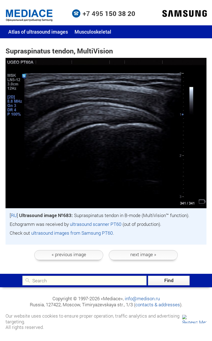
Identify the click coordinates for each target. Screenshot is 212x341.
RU (14, 215)
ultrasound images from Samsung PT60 (72, 233)
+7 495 (109, 13)
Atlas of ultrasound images (38, 31)
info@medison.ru (142, 298)
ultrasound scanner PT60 (95, 224)
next (143, 254)
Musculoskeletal (93, 31)
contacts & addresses (157, 304)
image (69, 254)
